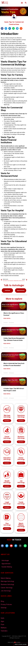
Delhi (2, 618)
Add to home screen (21, 644)
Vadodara (4, 631)
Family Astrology (21, 503)
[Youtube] (11, 545)
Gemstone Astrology (21, 416)
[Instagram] (20, 545)
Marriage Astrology (7, 416)
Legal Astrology (7, 503)
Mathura (3, 628)
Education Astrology (7, 458)
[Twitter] (6, 545)
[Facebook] (2, 545)
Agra (2, 621)
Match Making (5, 578)
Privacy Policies (6, 604)
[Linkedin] (15, 545)
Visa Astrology (7, 524)
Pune (2, 624)
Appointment (6, 564)
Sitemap (3, 608)
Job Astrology (21, 481)
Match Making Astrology (21, 524)
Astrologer (5, 560)
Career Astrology (7, 437)
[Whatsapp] (25, 545)
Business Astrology (21, 437)
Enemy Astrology (21, 458)
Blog (2, 601)
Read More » (7, 318)
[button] (21, 2)
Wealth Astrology (7, 481)
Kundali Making (7, 567)
